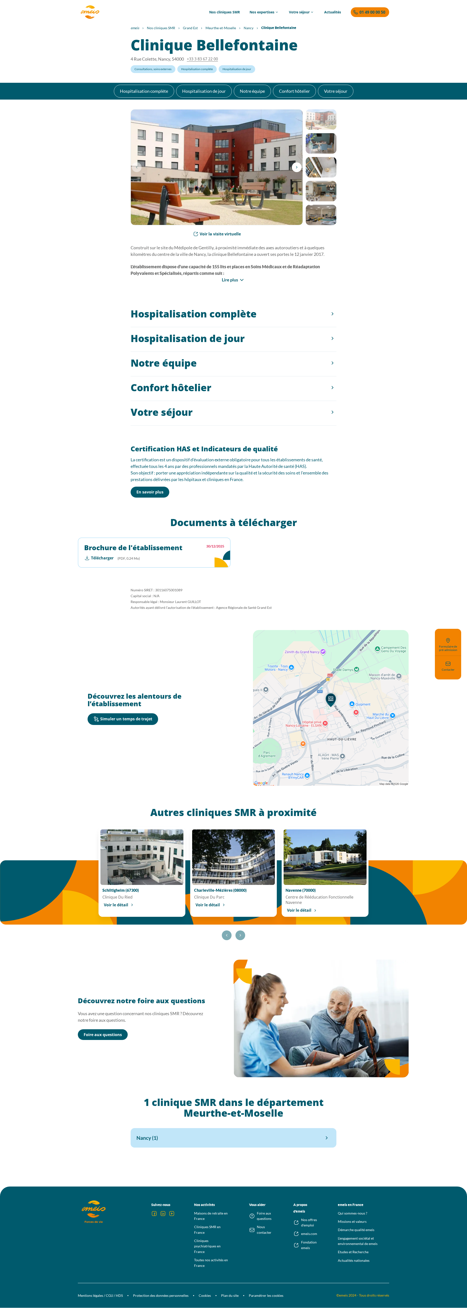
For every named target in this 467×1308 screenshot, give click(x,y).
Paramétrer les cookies (266, 1295)
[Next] (297, 167)
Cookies (205, 1295)
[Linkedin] (163, 1213)
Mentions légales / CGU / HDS (100, 1295)
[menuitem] (224, 12)
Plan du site (230, 1295)
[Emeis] (90, 12)
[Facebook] (154, 1213)
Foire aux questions (103, 1034)
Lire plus (230, 279)
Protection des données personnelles (161, 1295)
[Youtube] (172, 1213)
